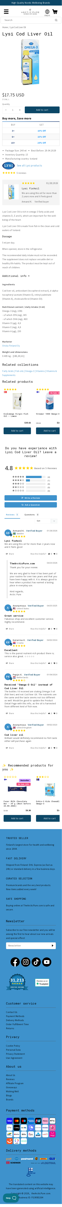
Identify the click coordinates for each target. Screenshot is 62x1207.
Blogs (9, 1095)
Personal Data (13, 1049)
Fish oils (19, 371)
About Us (10, 1075)
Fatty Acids (8, 371)
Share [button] (11, 554)
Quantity (6, 104)
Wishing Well (12, 1091)
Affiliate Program (14, 1083)
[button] (47, 11)
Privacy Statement (15, 1053)
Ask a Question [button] (32, 504)
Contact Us (11, 1012)
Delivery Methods (15, 1020)
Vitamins (40, 371)
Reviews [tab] (10, 514)
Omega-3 (29, 371)
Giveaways (11, 1087)
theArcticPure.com (40, 1193)
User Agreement (14, 1058)
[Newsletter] (52, 945)
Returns (10, 1028)
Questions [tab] (29, 514)
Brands (9, 1099)
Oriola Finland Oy (11, 345)
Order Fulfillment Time (17, 1024)
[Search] (56, 20)
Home (5, 27)
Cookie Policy (13, 1045)
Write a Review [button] (32, 498)
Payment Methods (15, 1016)
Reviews (10, 1079)
